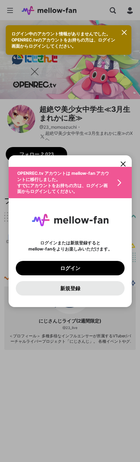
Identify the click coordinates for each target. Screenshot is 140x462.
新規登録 (70, 288)
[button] (70, 182)
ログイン (70, 268)
